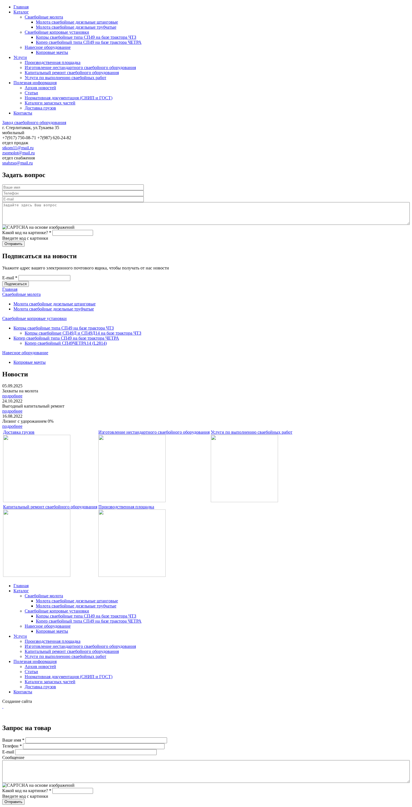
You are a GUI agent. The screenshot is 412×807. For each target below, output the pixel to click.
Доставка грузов (40, 108)
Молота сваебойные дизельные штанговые (77, 22)
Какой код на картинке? (26, 232)
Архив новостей (40, 87)
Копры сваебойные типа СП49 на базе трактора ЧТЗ (86, 37)
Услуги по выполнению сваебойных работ (65, 77)
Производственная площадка (52, 62)
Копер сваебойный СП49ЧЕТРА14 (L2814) (66, 343)
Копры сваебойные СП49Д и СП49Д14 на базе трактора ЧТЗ (83, 333)
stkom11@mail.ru (18, 147)
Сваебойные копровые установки (57, 32)
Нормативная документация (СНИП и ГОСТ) (68, 97)
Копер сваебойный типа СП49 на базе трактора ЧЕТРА (89, 42)
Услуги (20, 57)
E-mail (9, 277)
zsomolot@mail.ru (18, 152)
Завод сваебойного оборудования (34, 122)
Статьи (31, 92)
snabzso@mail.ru (17, 163)
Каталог (21, 12)
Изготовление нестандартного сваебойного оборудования (80, 67)
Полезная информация (35, 82)
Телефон (12, 746)
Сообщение (13, 757)
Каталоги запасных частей (50, 102)
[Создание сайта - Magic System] (2, 706)
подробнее (12, 396)
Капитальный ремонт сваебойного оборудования (72, 72)
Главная (21, 6)
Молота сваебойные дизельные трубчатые (76, 27)
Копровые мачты (52, 52)
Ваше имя (13, 740)
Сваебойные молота (44, 17)
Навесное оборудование (48, 47)
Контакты (22, 113)
